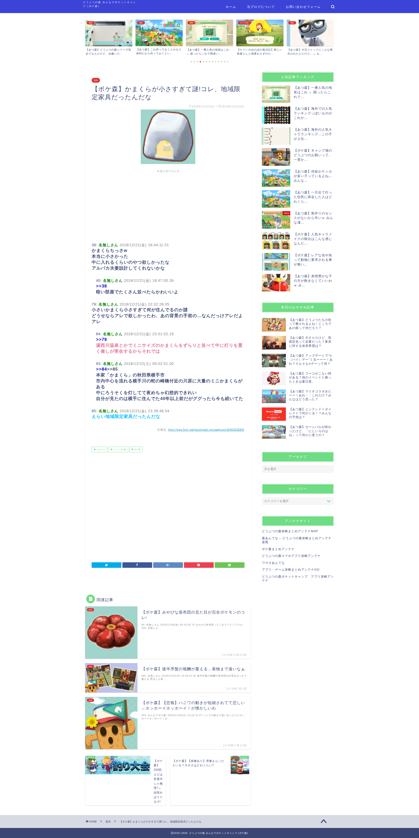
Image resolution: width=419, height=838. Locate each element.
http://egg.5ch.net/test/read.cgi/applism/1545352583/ (206, 429)
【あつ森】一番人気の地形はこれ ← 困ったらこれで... (313, 92)
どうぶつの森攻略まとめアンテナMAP (290, 531)
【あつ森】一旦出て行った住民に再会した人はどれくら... (313, 196)
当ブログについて (261, 7)
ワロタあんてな (273, 562)
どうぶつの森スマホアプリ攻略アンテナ (291, 556)
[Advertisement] (168, 205)
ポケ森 (137, 449)
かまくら (100, 449)
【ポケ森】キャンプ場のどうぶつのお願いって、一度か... (313, 155)
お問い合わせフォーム (303, 7)
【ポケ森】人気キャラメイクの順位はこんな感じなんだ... (313, 238)
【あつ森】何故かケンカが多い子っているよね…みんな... (313, 175)
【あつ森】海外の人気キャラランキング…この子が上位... (313, 134)
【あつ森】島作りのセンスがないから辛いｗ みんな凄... (313, 217)
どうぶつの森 (119, 449)
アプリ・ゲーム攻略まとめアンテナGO (290, 569)
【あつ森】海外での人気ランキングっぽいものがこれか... (313, 113)
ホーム (231, 7)
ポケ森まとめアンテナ (278, 549)
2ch (96, 80)
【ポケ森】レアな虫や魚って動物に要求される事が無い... (313, 259)
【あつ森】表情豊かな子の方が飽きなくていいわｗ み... (313, 280)
